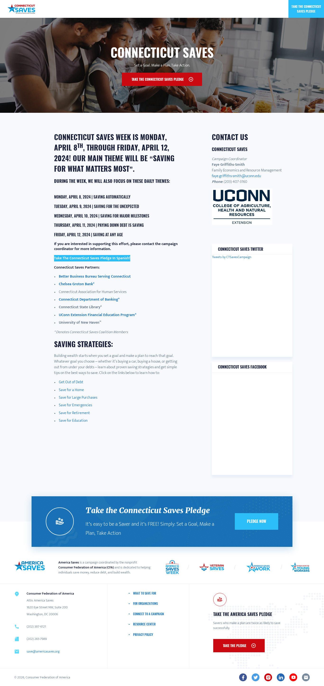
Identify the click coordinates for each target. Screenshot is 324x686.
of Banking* (110, 299)
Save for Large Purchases (78, 397)
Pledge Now (256, 521)
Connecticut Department (79, 299)
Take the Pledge (234, 645)
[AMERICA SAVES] (21, 9)
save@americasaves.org (43, 651)
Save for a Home (71, 390)
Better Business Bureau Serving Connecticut (95, 276)
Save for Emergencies (75, 405)
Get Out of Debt (71, 382)
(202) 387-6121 (36, 626)
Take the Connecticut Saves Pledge (306, 8)
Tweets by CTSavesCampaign (231, 257)
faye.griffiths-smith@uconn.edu (236, 176)
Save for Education (73, 420)
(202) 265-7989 (37, 639)
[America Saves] (29, 566)
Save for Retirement (74, 413)
